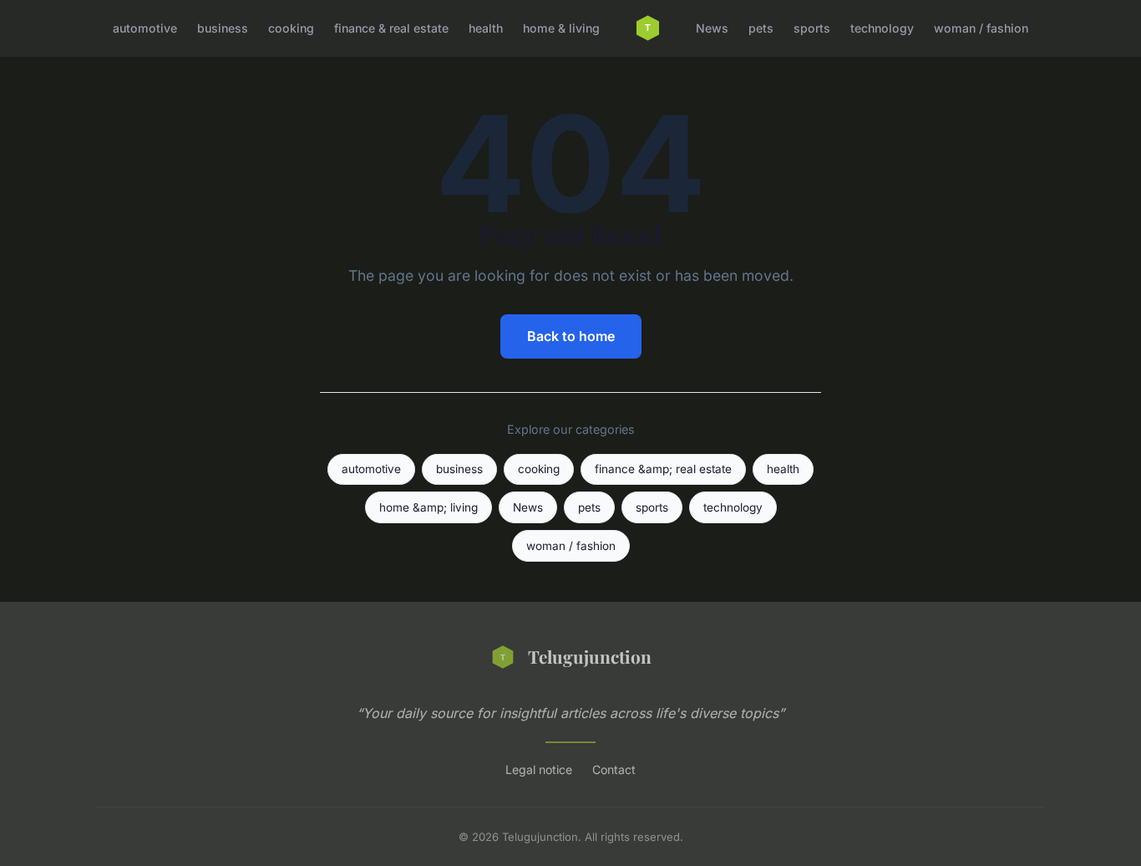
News (712, 28)
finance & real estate (391, 28)
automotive (145, 28)
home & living (561, 28)
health (486, 28)
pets (760, 28)
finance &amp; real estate (663, 469)
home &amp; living (428, 507)
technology (882, 28)
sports (812, 28)
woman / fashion (981, 28)
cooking (291, 28)
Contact (614, 769)
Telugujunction (590, 656)
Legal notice (538, 769)
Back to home (571, 336)
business (222, 28)
